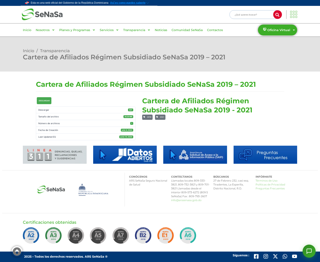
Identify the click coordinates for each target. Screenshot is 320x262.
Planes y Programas (74, 30)
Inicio (27, 30)
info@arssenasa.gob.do (186, 200)
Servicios (107, 30)
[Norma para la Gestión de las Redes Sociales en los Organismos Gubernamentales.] (166, 237)
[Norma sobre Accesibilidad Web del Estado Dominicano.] (144, 237)
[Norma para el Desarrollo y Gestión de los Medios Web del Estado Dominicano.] (32, 237)
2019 (148, 117)
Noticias (161, 30)
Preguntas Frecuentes (270, 188)
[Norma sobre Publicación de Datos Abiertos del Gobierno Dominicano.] (54, 237)
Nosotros (43, 30)
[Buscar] (277, 14)
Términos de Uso (267, 180)
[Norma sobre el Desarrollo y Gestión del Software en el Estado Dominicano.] (189, 237)
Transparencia (134, 30)
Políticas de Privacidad (270, 184)
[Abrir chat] (309, 251)
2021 (161, 117)
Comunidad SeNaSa (187, 30)
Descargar (44, 101)
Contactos (215, 30)
